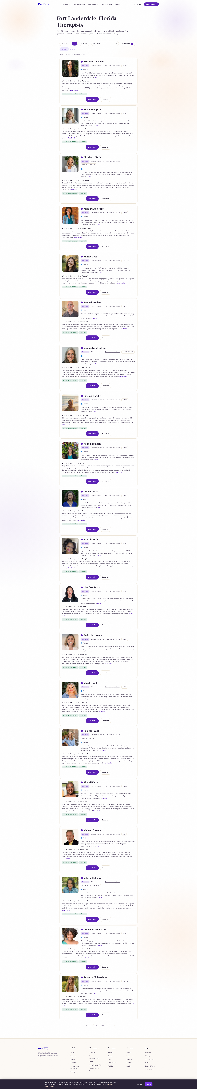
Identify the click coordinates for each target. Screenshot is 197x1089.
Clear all (72, 49)
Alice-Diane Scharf (94, 208)
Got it (149, 1084)
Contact (129, 1063)
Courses (110, 1056)
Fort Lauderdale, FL (70, 94)
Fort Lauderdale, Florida (112, 65)
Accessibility (149, 1069)
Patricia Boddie (92, 395)
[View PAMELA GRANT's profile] (70, 737)
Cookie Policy (149, 1059)
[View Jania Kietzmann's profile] (70, 642)
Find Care (137, 4)
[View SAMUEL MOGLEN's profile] (70, 309)
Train (72, 1052)
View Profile (74, 90)
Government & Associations (94, 1069)
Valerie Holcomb (93, 878)
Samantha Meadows (95, 348)
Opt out (139, 1084)
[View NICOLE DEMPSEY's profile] (70, 116)
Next (110, 1026)
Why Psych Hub (106, 4)
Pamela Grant (91, 730)
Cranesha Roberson (95, 929)
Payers (91, 1062)
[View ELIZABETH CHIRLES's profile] (70, 164)
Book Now (105, 99)
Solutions (64, 4)
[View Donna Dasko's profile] (70, 498)
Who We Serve (78, 4)
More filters (127, 43)
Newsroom (130, 1056)
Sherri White (91, 782)
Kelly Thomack (92, 443)
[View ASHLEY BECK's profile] (70, 263)
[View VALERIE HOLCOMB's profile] (70, 885)
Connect (73, 1063)
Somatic (64, 49)
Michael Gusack (92, 830)
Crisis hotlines (112, 1063)
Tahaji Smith (91, 539)
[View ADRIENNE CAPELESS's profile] (70, 68)
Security (148, 1052)
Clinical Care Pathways (74, 1067)
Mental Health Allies (95, 1065)
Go (75, 43)
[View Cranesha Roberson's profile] (70, 936)
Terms (147, 1063)
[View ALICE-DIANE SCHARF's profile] (70, 215)
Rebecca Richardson (95, 977)
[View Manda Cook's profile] (70, 690)
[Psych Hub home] (44, 4)
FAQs (109, 1059)
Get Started (150, 4)
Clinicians (92, 1052)
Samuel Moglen (92, 302)
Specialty (84, 43)
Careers (129, 1059)
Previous (88, 1026)
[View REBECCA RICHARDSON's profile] (70, 984)
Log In (129, 1066)
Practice (73, 1056)
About (129, 1052)
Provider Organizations (93, 1057)
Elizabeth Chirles (93, 157)
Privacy (147, 1056)
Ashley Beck (90, 256)
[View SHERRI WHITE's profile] (70, 789)
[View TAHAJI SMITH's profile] (70, 546)
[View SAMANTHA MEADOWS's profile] (70, 355)
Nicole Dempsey (92, 109)
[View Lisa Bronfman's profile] (70, 594)
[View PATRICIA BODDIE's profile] (70, 402)
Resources (92, 4)
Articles (110, 1052)
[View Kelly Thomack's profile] (70, 450)
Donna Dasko (91, 491)
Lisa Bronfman (92, 587)
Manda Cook (91, 683)
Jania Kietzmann (93, 635)
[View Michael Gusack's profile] (70, 837)
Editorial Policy (150, 1066)
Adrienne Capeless (94, 61)
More (96, 77)
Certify (72, 1059)
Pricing (117, 4)
